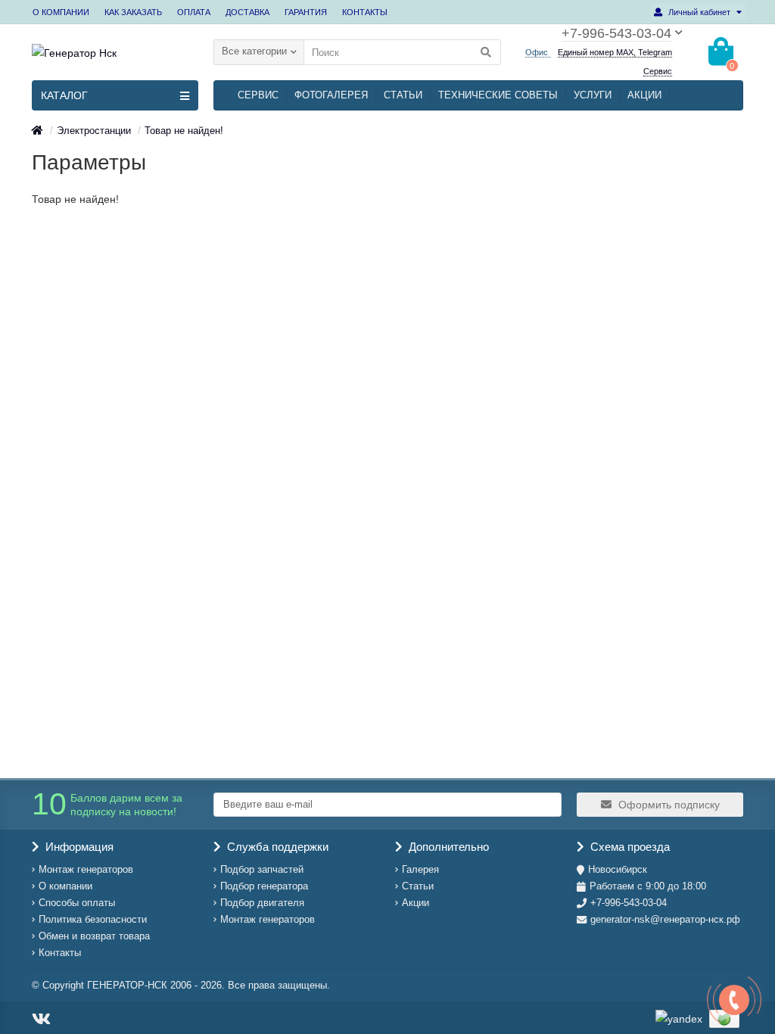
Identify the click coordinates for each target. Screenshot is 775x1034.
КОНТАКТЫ (365, 12)
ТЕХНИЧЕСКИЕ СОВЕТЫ (498, 95)
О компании (65, 886)
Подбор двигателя (262, 902)
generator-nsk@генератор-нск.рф (665, 919)
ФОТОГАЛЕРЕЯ (331, 95)
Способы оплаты (77, 902)
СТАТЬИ (403, 95)
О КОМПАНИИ (61, 12)
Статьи (418, 886)
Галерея (420, 869)
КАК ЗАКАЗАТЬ (133, 12)
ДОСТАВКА (247, 12)
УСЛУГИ (593, 95)
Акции (415, 902)
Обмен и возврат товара (94, 936)
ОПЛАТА (193, 12)
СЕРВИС (258, 95)
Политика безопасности (93, 919)
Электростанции (94, 130)
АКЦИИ (644, 95)
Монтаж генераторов (86, 869)
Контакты (60, 952)
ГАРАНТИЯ (306, 12)
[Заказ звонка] (734, 1000)
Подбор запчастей (261, 869)
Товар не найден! (184, 130)
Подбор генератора (264, 886)
